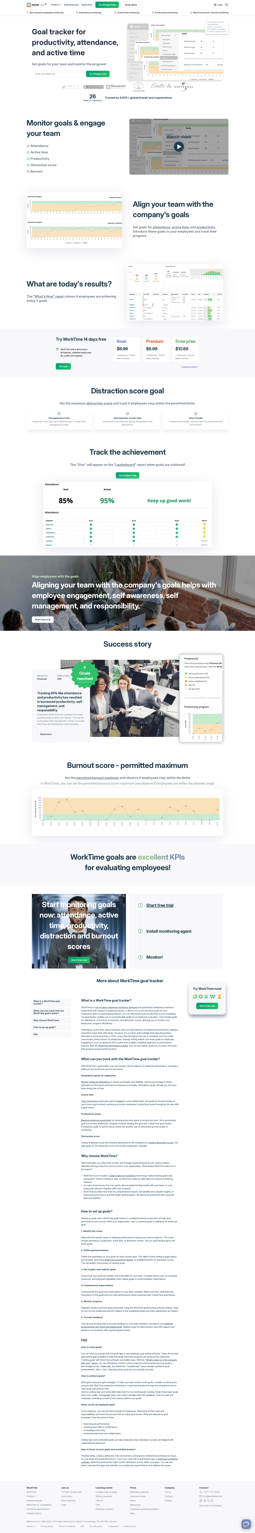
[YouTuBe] (211, 1501)
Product (55, 5)
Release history (34, 1513)
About (168, 1492)
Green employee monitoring (122, 1175)
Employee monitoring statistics (144, 1509)
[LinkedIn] (201, 1501)
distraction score (99, 403)
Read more (46, 734)
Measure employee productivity (96, 1120)
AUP (82, 1526)
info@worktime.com (212, 1496)
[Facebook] (204, 1501)
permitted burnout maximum (97, 778)
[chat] (246, 1524)
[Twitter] (208, 1501)
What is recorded (104, 1496)
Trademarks (113, 1526)
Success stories (137, 1496)
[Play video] (179, 146)
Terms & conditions (66, 1526)
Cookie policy (130, 1526)
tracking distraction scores (160, 1142)
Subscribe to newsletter (210, 1505)
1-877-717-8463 (211, 1492)
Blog (132, 1513)
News (133, 1500)
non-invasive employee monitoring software (116, 1007)
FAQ (98, 1504)
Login (220, 5)
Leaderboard (125, 465)
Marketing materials (139, 1492)
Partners (169, 1496)
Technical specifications (38, 1509)
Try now (63, 366)
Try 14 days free (107, 4)
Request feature (34, 1500)
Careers (168, 1500)
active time (180, 227)
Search (30, 1526)
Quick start (87, 5)
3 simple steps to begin (106, 1492)
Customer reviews (104, 1509)
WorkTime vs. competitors (39, 1504)
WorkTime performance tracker (113, 1045)
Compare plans (189, 367)
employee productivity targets (119, 1259)
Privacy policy (47, 1526)
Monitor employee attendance (95, 1082)
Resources (135, 1504)
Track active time (89, 1101)
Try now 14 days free (71, 1492)
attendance (161, 227)
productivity (206, 227)
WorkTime (31, 1492)
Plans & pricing (71, 5)
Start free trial (42, 619)
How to (99, 1500)
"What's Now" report (49, 296)
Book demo (131, 4)
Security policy (96, 1526)
